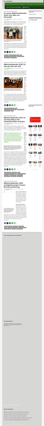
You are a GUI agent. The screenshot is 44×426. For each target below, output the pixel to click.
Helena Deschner (8, 172)
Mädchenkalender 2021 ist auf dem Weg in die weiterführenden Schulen (14, 120)
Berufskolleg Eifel (8, 226)
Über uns (8, 7)
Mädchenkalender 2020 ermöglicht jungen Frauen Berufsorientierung (14, 185)
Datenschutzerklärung (17, 7)
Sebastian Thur (7, 176)
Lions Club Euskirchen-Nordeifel (10, 56)
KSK (16, 108)
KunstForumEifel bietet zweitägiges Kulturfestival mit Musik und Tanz (20, 417)
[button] (5, 52)
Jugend (15, 11)
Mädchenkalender (21, 56)
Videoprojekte (22, 4)
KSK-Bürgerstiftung (21, 173)
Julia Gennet (14, 172)
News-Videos (14, 4)
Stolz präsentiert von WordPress (8, 424)
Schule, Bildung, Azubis (21, 62)
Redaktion (15, 19)
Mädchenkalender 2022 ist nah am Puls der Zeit (14, 65)
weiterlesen (6, 48)
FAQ (36, 4)
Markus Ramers (7, 57)
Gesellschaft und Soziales (9, 11)
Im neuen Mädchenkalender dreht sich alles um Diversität (15, 15)
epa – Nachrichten (8, 1)
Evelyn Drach (15, 226)
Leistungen (31, 4)
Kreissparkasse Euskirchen (9, 108)
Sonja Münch (13, 176)
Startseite (8, 4)
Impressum (26, 7)
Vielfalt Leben (13, 57)
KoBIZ (19, 172)
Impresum (15, 424)
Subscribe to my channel (36, 119)
